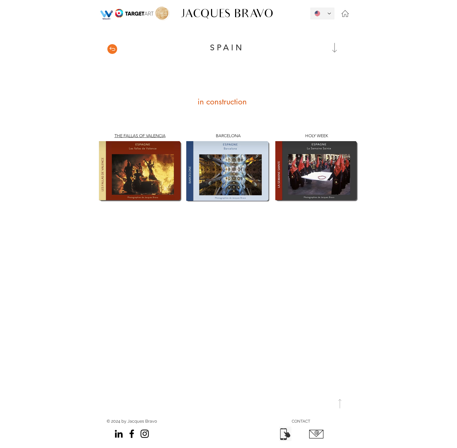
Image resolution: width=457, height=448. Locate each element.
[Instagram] (144, 433)
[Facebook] (131, 433)
